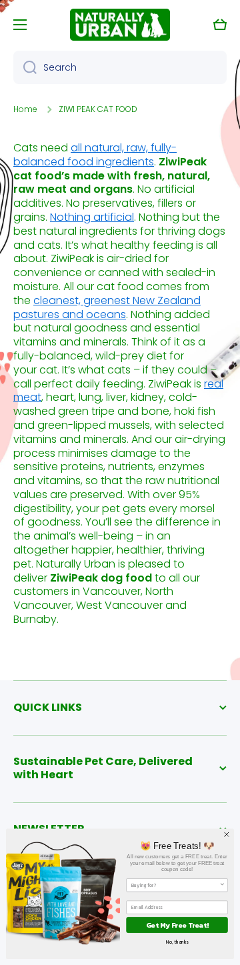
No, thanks (177, 942)
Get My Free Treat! (177, 925)
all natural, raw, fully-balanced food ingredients (95, 154)
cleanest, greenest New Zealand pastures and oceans (107, 307)
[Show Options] (222, 885)
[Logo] (120, 25)
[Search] (25, 67)
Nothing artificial (92, 217)
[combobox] (120, 67)
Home (25, 109)
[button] (220, 24)
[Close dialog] (226, 834)
